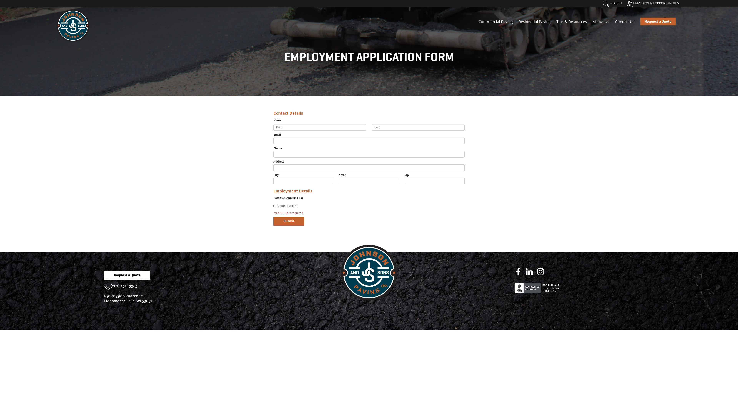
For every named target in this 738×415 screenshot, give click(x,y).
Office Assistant (287, 206)
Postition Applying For (288, 198)
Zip (407, 175)
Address (278, 161)
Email (277, 134)
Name (277, 120)
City (276, 175)
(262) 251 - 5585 (124, 286)
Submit (288, 221)
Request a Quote (127, 275)
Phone (277, 148)
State (342, 175)
